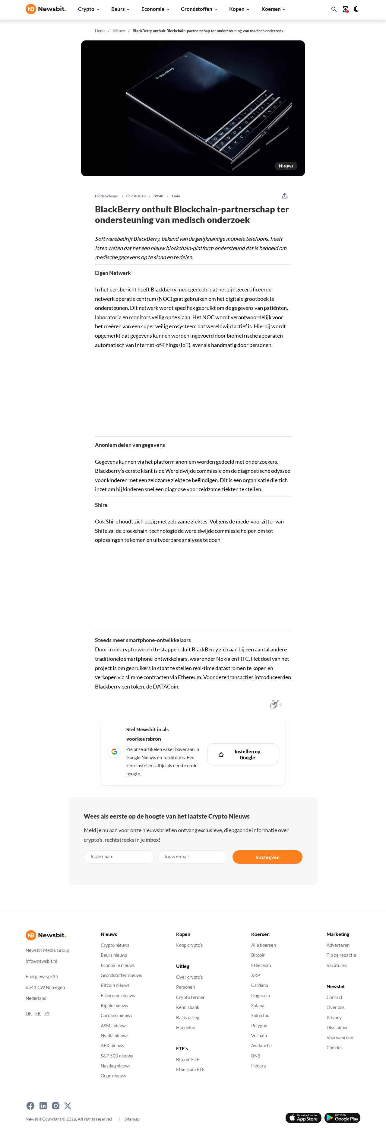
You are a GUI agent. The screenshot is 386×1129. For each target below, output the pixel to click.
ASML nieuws (114, 1025)
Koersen (271, 9)
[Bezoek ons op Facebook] (30, 1106)
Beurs (118, 9)
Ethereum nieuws (118, 995)
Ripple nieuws (114, 1005)
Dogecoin (260, 995)
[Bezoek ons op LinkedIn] (43, 1106)
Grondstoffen (196, 9)
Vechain (259, 1035)
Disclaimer (337, 1027)
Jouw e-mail (176, 856)
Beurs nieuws (114, 955)
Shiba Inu (260, 1015)
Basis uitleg (187, 1017)
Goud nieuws (113, 1076)
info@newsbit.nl (41, 961)
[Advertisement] (193, 391)
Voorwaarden (340, 1037)
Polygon (259, 1025)
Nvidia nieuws (114, 1035)
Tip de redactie (341, 955)
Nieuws (119, 30)
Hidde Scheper (106, 196)
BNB (256, 1055)
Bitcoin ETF (187, 1059)
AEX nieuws (112, 1045)
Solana (257, 1005)
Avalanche (261, 1045)
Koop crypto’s (189, 945)
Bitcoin (258, 955)
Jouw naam (101, 856)
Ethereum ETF (190, 1069)
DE (29, 1013)
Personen (185, 987)
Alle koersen (263, 945)
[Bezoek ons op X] (68, 1106)
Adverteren (338, 945)
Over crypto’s (189, 977)
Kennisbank (187, 1007)
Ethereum (261, 965)
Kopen (237, 9)
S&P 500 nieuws (117, 1055)
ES (46, 1013)
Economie (152, 9)
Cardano (259, 985)
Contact (335, 997)
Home (100, 30)
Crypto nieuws (115, 945)
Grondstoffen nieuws (121, 975)
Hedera (258, 1065)
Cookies (335, 1047)
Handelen (185, 1027)
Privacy (334, 1017)
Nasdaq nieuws (116, 1065)
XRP (255, 975)
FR (38, 1013)
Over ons (336, 1007)
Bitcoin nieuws (115, 985)
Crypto (86, 9)
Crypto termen (190, 997)
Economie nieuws (118, 965)
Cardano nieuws (116, 1015)
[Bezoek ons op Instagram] (56, 1106)
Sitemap (132, 1118)
